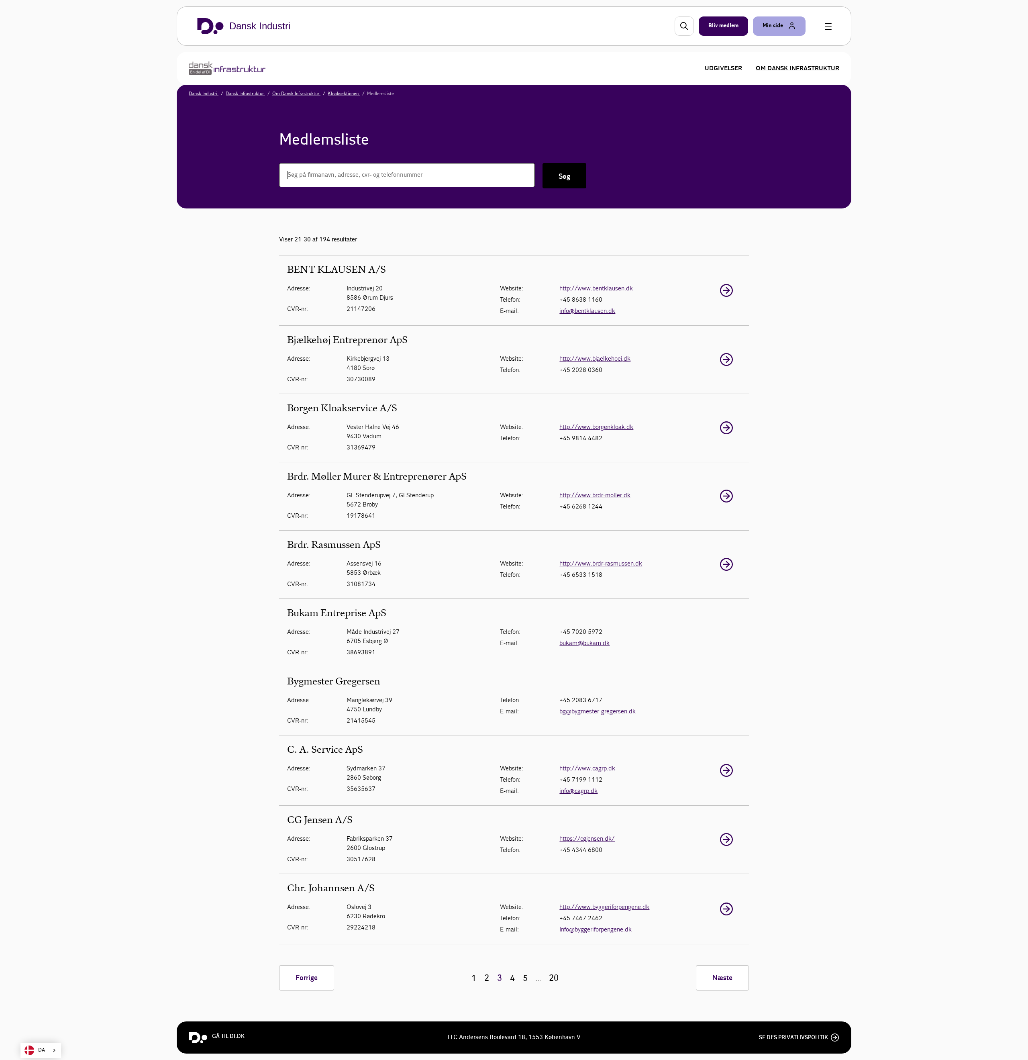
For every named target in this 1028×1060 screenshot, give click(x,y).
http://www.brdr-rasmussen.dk (600, 563)
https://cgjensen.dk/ (587, 838)
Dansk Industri (203, 93)
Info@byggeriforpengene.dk (595, 929)
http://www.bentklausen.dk (596, 288)
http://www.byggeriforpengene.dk (604, 907)
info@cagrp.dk (578, 790)
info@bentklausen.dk (587, 311)
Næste (722, 978)
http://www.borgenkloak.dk (596, 427)
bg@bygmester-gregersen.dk (597, 711)
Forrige (307, 978)
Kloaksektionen (344, 93)
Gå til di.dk (228, 1036)
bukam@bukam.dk (584, 643)
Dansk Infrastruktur (245, 93)
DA (41, 1050)
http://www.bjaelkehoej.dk (594, 358)
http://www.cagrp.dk (587, 768)
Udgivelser (723, 68)
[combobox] (40, 1050)
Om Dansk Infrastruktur (797, 68)
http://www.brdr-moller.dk (594, 495)
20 (554, 978)
